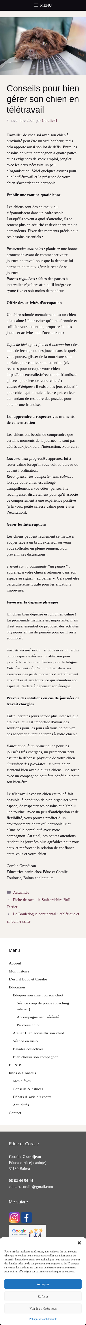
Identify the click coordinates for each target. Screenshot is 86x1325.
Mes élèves (22, 1081)
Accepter (43, 1284)
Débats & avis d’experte (32, 1097)
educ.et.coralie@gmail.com (31, 1186)
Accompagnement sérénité (38, 1017)
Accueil (15, 963)
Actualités (21, 892)
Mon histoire (19, 971)
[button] (79, 1243)
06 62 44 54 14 (21, 1180)
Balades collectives (28, 1049)
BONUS (15, 1065)
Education (17, 987)
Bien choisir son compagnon (35, 1057)
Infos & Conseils (22, 1073)
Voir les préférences (43, 1308)
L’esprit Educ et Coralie (28, 979)
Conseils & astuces (28, 1089)
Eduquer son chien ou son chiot (38, 995)
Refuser (43, 1296)
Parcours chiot (28, 1025)
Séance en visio (25, 1041)
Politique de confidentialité (43, 1319)
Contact (15, 1113)
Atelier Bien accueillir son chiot (38, 1033)
